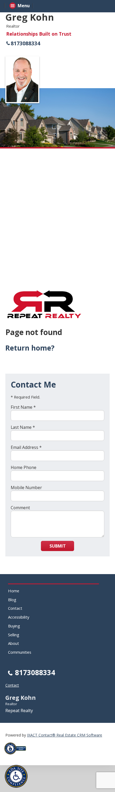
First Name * (23, 407)
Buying (14, 626)
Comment (20, 508)
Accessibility (18, 617)
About (13, 643)
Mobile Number (26, 487)
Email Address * (26, 447)
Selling (13, 634)
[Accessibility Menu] (16, 776)
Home (13, 590)
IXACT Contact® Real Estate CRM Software (64, 735)
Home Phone (23, 467)
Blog (12, 599)
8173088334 (25, 43)
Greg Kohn (29, 17)
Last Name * (23, 427)
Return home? (30, 348)
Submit (57, 546)
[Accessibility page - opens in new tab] (17, 755)
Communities (19, 652)
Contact (15, 608)
